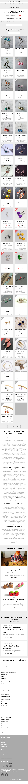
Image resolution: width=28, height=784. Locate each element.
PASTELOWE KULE (21, 70)
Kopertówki (3, 678)
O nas (2, 740)
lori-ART (7, 50)
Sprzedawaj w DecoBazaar (6, 758)
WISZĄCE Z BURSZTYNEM (7, 92)
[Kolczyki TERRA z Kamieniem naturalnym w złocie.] (7, 409)
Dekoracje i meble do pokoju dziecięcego (9, 672)
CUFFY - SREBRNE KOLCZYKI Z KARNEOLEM (12, 178)
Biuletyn (3, 742)
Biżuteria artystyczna (5, 663)
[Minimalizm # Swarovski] (21, 42)
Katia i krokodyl (21, 93)
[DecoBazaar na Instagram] (2, 774)
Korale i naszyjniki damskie (6, 681)
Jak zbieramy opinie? (14, 621)
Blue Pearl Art (21, 310)
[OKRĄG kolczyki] (7, 214)
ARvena (7, 288)
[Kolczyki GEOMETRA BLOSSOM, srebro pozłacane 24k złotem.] (21, 387)
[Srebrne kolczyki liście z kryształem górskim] (21, 171)
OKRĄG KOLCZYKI (7, 221)
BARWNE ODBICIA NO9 (21, 200)
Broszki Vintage (4, 670)
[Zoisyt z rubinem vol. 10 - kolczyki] (21, 85)
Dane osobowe (4, 744)
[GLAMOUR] (7, 42)
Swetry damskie (4, 714)
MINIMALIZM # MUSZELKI (7, 113)
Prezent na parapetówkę (6, 701)
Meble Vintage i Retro (5, 685)
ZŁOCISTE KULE (20, 113)
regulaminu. (8, 770)
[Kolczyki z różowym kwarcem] (21, 301)
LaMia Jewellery (20, 353)
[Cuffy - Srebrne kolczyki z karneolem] (7, 171)
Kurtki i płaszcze (4, 683)
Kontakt (2, 756)
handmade (16, 497)
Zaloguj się (15, 1)
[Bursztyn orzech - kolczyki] (7, 279)
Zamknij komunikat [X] (14, 7)
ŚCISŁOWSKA (7, 158)
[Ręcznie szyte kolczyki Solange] (21, 344)
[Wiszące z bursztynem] (7, 85)
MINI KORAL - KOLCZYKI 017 (21, 286)
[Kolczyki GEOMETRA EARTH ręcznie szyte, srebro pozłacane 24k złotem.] (7, 387)
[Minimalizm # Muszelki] (7, 106)
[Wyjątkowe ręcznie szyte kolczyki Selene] (7, 366)
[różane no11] (7, 344)
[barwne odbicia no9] (21, 193)
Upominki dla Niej (5, 727)
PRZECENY (20, 15)
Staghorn (7, 331)
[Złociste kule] (21, 106)
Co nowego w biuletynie (14, 548)
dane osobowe (9, 771)
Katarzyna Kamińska (7, 223)
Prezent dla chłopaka (5, 699)
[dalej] (21, 409)
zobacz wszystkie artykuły (14, 612)
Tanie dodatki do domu (6, 717)
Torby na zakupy (4, 721)
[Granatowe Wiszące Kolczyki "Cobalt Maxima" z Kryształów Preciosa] (21, 323)
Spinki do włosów (5, 707)
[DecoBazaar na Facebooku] (6, 774)
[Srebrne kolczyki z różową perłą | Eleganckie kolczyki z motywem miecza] (21, 150)
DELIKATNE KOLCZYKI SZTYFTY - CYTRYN (11, 329)
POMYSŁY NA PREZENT (11, 15)
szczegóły (13, 5)
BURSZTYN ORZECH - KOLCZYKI (9, 286)
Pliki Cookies (4, 746)
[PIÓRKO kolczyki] (21, 214)
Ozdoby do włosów (5, 694)
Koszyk (19, 1)
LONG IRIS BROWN (7, 70)
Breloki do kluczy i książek (6, 668)
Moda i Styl (14, 566)
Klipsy (2, 676)
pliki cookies (15, 771)
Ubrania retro (4, 725)
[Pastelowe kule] (21, 63)
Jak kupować (4, 751)
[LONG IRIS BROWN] (7, 63)
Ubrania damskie (4, 723)
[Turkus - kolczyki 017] (7, 301)
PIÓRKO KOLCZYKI (21, 221)
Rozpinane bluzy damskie (6, 705)
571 (18, 426)
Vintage (2, 729)
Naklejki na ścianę (5, 690)
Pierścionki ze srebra (5, 696)
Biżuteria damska (6, 505)
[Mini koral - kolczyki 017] (21, 279)
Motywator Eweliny (7, 202)
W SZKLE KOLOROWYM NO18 (8, 200)
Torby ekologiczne (5, 719)
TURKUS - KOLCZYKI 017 (7, 308)
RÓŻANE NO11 (7, 351)
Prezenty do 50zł (4, 703)
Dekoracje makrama (5, 674)
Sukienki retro (4, 712)
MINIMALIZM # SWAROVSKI (21, 48)
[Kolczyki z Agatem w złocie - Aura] (21, 366)
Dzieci (14, 597)
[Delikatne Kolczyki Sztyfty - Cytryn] (7, 323)
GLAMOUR (7, 48)
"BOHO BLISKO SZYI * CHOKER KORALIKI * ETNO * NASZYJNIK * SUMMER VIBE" (12, 647)
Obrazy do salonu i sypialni (6, 692)
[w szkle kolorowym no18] (7, 193)
